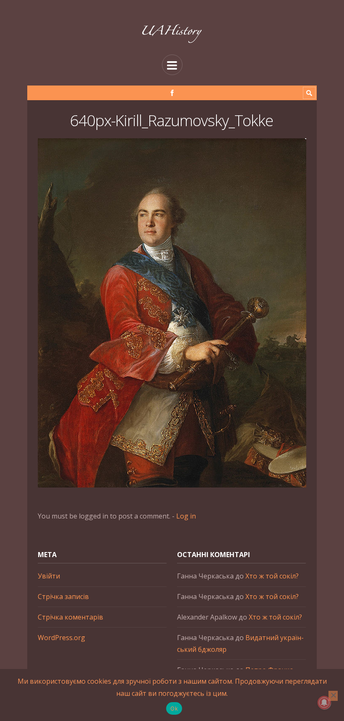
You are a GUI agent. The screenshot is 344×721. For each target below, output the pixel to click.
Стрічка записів (63, 596)
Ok (174, 708)
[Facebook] (172, 93)
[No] (333, 696)
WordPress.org (61, 637)
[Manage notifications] (324, 702)
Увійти (49, 576)
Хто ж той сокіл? (272, 576)
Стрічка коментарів (70, 617)
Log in (186, 516)
